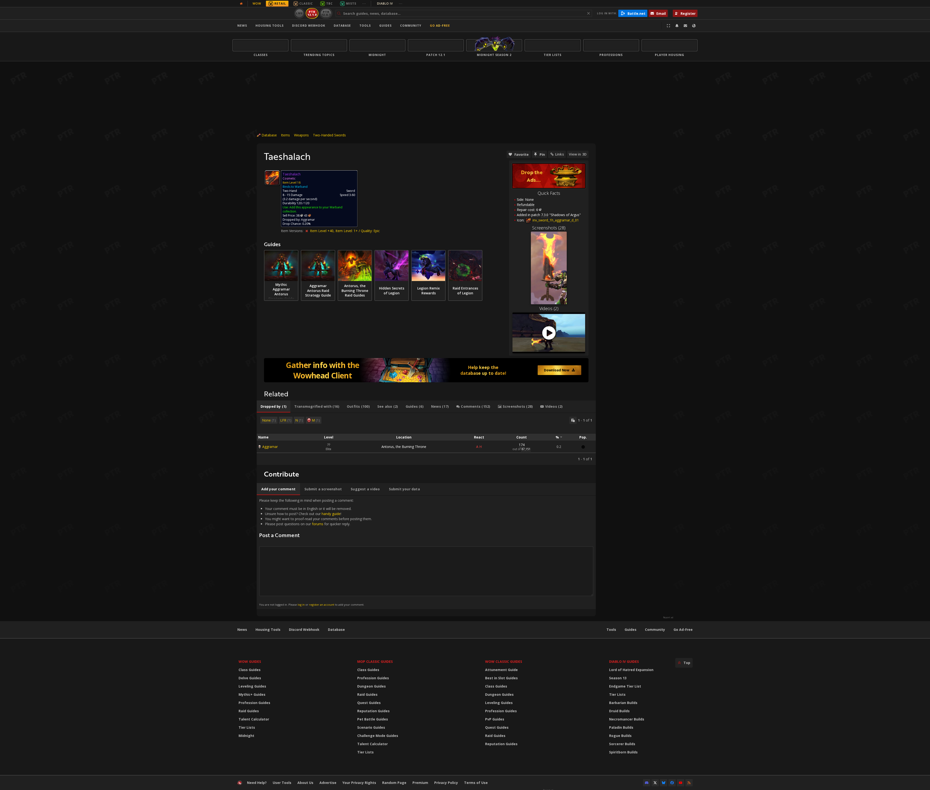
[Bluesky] (663, 782)
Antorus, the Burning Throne (403, 446)
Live (299, 13)
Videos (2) (548, 308)
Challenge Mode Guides (377, 735)
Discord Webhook (308, 25)
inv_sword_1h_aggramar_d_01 (555, 220)
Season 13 (618, 678)
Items (285, 135)
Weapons (301, 135)
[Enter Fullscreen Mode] (668, 25)
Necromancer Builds (626, 719)
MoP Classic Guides (375, 661)
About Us (305, 782)
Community (410, 25)
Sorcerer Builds (622, 744)
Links (559, 154)
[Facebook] (672, 782)
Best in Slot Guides (501, 678)
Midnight (246, 735)
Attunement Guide (501, 669)
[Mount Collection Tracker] (426, 370)
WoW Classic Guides (503, 661)
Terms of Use (476, 782)
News (242, 25)
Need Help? (257, 782)
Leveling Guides (252, 686)
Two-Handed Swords (329, 135)
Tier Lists (247, 727)
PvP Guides (494, 719)
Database (342, 25)
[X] (655, 782)
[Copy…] (573, 420)
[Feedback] (685, 25)
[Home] (262, 13)
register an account (321, 604)
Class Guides (250, 669)
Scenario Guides (371, 727)
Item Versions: (292, 230)
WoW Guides (250, 661)
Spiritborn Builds (623, 752)
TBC (329, 3)
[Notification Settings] (677, 25)
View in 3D (578, 154)
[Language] (694, 25)
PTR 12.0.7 (325, 13)
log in (301, 604)
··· (364, 3)
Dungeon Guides (371, 686)
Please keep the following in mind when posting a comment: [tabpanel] (315, 552)
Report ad (668, 617)
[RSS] (689, 782)
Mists (351, 3)
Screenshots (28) (549, 228)
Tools (611, 629)
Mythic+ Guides (252, 694)
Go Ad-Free (440, 25)
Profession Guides (254, 702)
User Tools (282, 782)
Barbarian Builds (623, 702)
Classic (306, 3)
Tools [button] (365, 25)
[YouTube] (680, 782)
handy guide (331, 513)
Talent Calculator (254, 719)
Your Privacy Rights (359, 782)
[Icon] (272, 177)
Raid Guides (249, 711)
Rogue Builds (620, 735)
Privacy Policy (446, 782)
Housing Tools (268, 629)
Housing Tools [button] (270, 25)
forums (317, 524)
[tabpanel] (426, 439)
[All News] (241, 4)
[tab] (273, 406)
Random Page (394, 782)
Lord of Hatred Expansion (631, 669)
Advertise (327, 782)
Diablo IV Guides (624, 661)
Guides (385, 25)
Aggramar (270, 446)
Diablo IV (390, 3)
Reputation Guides (373, 711)
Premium (420, 782)
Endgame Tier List (625, 686)
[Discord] (646, 782)
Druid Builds (619, 711)
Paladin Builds (621, 727)
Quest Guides (369, 702)
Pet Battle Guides (372, 719)
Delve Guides (250, 678)
